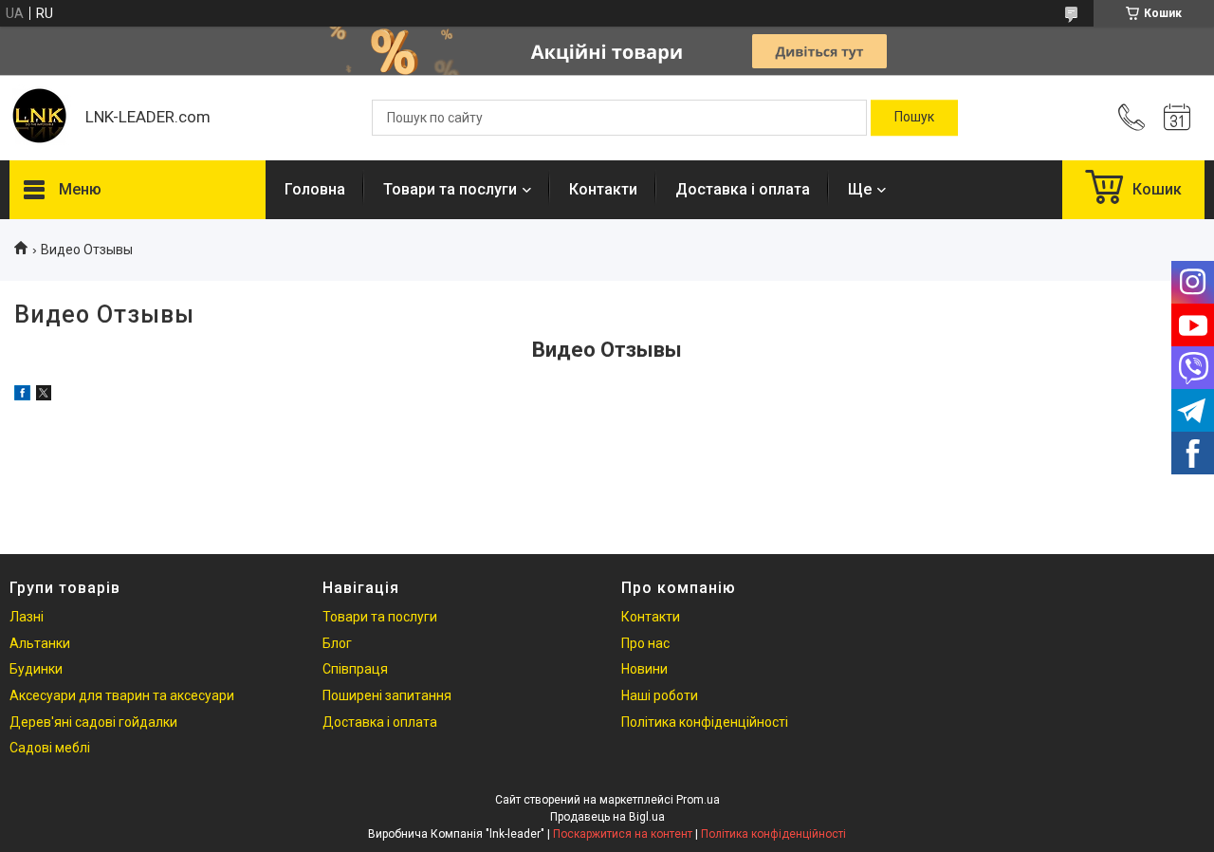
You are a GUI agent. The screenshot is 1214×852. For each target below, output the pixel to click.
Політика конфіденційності (704, 722)
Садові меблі (49, 747)
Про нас (645, 643)
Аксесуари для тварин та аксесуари (121, 695)
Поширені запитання (386, 695)
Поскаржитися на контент (622, 834)
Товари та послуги (450, 189)
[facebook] (22, 395)
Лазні (26, 616)
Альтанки (39, 643)
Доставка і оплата (742, 189)
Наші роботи (659, 695)
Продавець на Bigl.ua (607, 817)
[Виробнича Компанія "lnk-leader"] (38, 117)
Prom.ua (698, 799)
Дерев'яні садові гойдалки (93, 722)
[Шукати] (914, 118)
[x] (43, 395)
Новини (644, 668)
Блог (337, 643)
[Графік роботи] (1177, 118)
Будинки (36, 668)
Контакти (603, 189)
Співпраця (355, 668)
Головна (315, 189)
